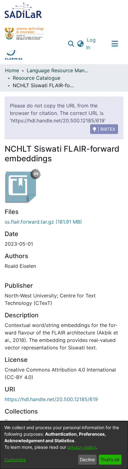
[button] (71, 43)
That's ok (110, 459)
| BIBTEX (105, 129)
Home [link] (12, 70)
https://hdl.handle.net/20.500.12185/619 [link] (51, 399)
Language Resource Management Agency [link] (58, 70)
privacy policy (81, 447)
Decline (87, 459)
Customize (15, 459)
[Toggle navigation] (114, 44)
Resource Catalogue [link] (36, 78)
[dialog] (64, 445)
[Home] (23, 10)
